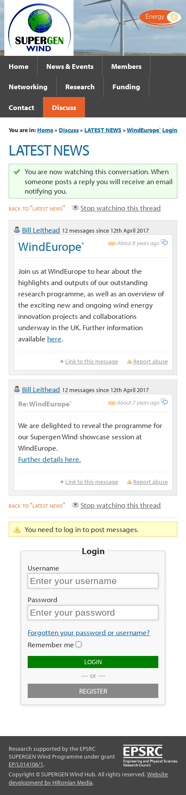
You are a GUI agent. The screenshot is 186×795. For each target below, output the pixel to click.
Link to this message (91, 361)
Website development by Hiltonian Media (88, 778)
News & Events (69, 66)
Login (169, 130)
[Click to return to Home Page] (39, 27)
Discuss (64, 107)
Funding (126, 86)
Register (93, 690)
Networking (28, 86)
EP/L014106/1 (26, 764)
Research (80, 86)
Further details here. (49, 459)
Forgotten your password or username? (89, 632)
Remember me (51, 644)
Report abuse (150, 361)
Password (43, 599)
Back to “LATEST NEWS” (37, 207)
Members (126, 66)
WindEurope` (144, 130)
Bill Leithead (41, 229)
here (54, 338)
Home (19, 66)
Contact (21, 107)
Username (43, 567)
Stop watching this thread (120, 207)
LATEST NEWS (103, 130)
